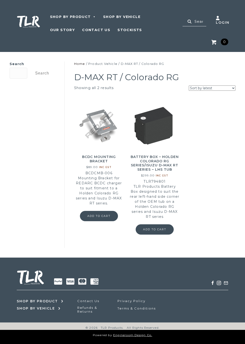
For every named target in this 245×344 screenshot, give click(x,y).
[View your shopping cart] (215, 41)
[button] (212, 283)
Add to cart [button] (99, 216)
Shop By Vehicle (121, 17)
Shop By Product (70, 17)
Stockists (129, 30)
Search (17, 64)
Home (79, 64)
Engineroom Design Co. (132, 335)
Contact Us (96, 30)
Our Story (62, 30)
